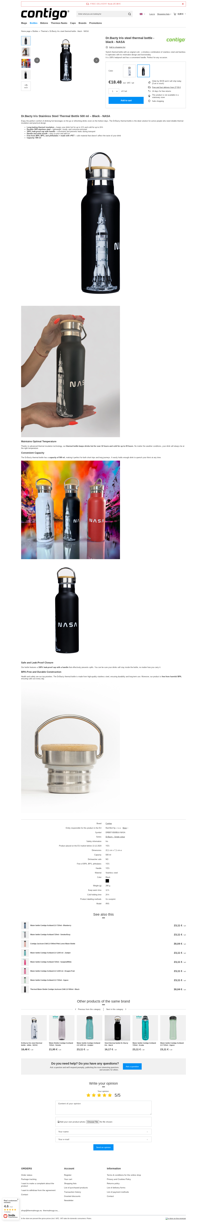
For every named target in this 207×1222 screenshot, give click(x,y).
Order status (26, 1175)
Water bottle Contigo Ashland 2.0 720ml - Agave (49, 980)
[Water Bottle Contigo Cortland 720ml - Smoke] (62, 1028)
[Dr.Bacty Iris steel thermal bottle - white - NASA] (34, 1028)
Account (69, 1168)
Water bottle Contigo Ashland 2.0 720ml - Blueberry (50, 925)
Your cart (68, 1179)
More (125, 828)
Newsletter (69, 1200)
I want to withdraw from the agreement (38, 1190)
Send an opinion (103, 1147)
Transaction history (72, 1192)
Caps (73, 23)
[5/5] (110, 1095)
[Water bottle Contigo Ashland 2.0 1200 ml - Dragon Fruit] (25, 971)
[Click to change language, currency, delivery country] (142, 14)
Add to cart (126, 100)
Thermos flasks (59, 23)
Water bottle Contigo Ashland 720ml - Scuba (144, 1044)
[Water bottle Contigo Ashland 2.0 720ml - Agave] (25, 980)
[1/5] (88, 1095)
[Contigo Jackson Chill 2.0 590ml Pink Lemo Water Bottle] (25, 944)
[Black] (143, 71)
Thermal (44, 31)
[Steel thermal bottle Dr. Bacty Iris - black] (117, 1028)
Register (68, 1175)
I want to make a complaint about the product (37, 1184)
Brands (82, 23)
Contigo (109, 823)
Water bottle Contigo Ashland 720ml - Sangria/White (51, 962)
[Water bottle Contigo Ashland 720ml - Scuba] (145, 1028)
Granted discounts (72, 1196)
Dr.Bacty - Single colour (115, 837)
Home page (25, 31)
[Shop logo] (45, 14)
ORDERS (26, 1168)
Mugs (24, 23)
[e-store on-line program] (176, 1219)
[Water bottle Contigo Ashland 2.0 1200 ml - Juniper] (25, 953)
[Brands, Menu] (88, 23)
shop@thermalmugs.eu (31, 1210)
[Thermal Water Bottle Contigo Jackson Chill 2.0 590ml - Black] (25, 989)
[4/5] (104, 1095)
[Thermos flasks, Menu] (68, 23)
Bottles (33, 23)
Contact (24, 1194)
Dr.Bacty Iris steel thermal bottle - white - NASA (31, 1044)
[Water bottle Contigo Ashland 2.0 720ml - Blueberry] (25, 925)
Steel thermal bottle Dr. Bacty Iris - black (116, 1044)
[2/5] (94, 1095)
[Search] (129, 14)
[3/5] (99, 1095)
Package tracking (28, 1179)
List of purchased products (76, 1187)
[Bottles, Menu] (39, 23)
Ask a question (132, 1066)
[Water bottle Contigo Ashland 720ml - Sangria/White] (25, 962)
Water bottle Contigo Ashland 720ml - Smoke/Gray (50, 935)
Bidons (44, 23)
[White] (129, 71)
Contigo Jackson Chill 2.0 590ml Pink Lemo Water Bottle (52, 944)
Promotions (95, 23)
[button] (37, 60)
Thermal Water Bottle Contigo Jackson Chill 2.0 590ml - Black (54, 989)
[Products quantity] (114, 91)
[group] (66, 60)
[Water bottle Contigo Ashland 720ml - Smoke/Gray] (25, 934)
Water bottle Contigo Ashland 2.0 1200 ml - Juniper (50, 953)
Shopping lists (70, 1183)
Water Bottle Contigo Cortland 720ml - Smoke (61, 1044)
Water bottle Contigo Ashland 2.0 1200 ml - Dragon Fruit (52, 971)
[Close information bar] (183, 4)
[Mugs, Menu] (28, 23)
